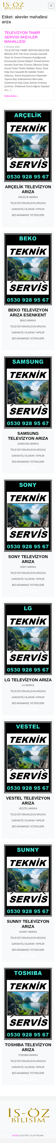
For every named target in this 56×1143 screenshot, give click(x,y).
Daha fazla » (11, 96)
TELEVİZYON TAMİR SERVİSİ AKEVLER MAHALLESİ (22, 37)
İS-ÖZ (15, 1135)
